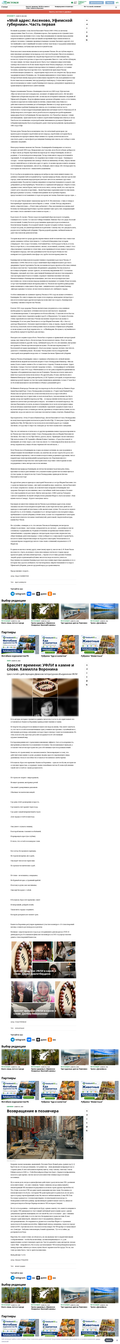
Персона (110, 2)
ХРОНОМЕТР (11, 16)
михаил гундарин (20, 1266)
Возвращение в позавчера (64, 6)
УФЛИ (9, 661)
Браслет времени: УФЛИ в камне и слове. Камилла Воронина (37, 7)
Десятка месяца (96, 2)
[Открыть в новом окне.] (18, 594)
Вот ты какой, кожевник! (92, 6)
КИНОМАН (10, 1106)
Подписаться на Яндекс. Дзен (82, 2)
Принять (109, 1340)
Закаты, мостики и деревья (60, 12)
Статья (4, 7)
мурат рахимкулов (20, 582)
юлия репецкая (19, 1028)
